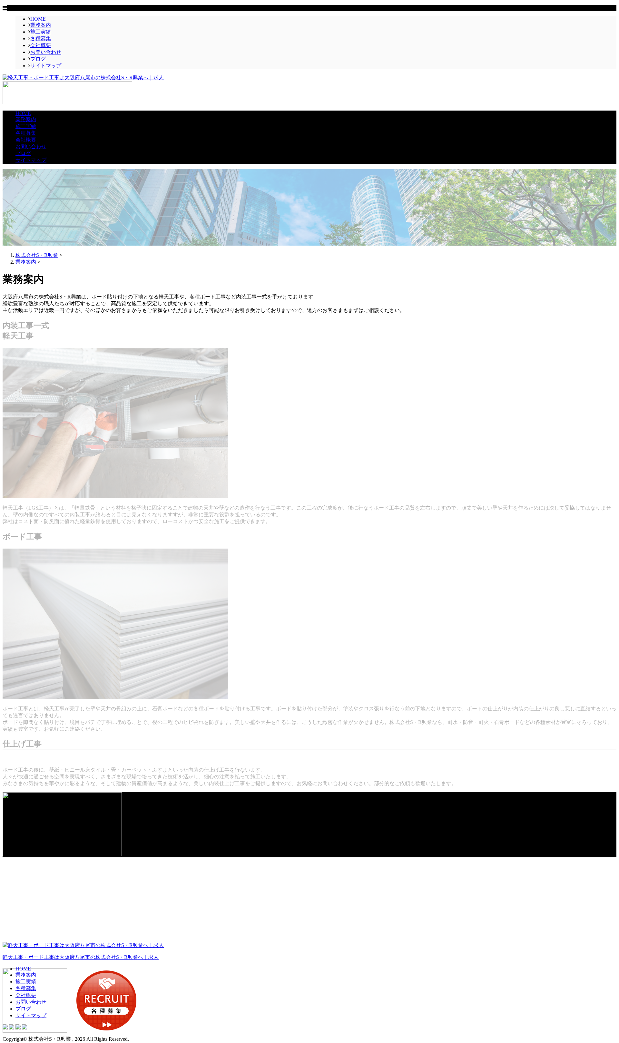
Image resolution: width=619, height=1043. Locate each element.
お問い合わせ (45, 52)
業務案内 (40, 25)
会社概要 (40, 45)
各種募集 (40, 38)
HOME (38, 19)
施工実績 (40, 31)
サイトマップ (45, 65)
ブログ (38, 59)
